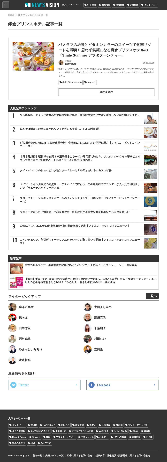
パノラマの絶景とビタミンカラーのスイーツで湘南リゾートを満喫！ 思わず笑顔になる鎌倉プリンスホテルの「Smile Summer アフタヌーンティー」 (105, 50)
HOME (11, 15)
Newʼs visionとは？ (18, 455)
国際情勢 (106, 5)
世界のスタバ (18, 443)
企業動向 (134, 5)
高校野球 (136, 437)
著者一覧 (37, 455)
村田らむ (65, 425)
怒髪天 (93, 425)
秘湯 (33, 443)
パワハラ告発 (120, 437)
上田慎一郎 (60, 431)
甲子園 (149, 437)
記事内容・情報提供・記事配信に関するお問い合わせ (123, 455)
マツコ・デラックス (137, 425)
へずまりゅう (49, 425)
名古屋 (147, 431)
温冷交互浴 (46, 443)
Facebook (103, 384)
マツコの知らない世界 (82, 431)
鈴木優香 (106, 425)
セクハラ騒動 (120, 431)
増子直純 (79, 425)
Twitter (24, 384)
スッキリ (36, 437)
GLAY (135, 431)
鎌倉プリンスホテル (72, 82)
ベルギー (103, 437)
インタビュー (150, 5)
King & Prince (19, 437)
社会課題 (91, 5)
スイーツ (91, 82)
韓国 (48, 437)
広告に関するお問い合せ (79, 455)
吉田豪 (34, 425)
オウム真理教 (18, 431)
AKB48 (119, 425)
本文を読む (106, 92)
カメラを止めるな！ (40, 431)
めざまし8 (103, 431)
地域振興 (120, 5)
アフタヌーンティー (65, 437)
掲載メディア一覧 (54, 455)
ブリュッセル (87, 437)
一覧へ (152, 296)
